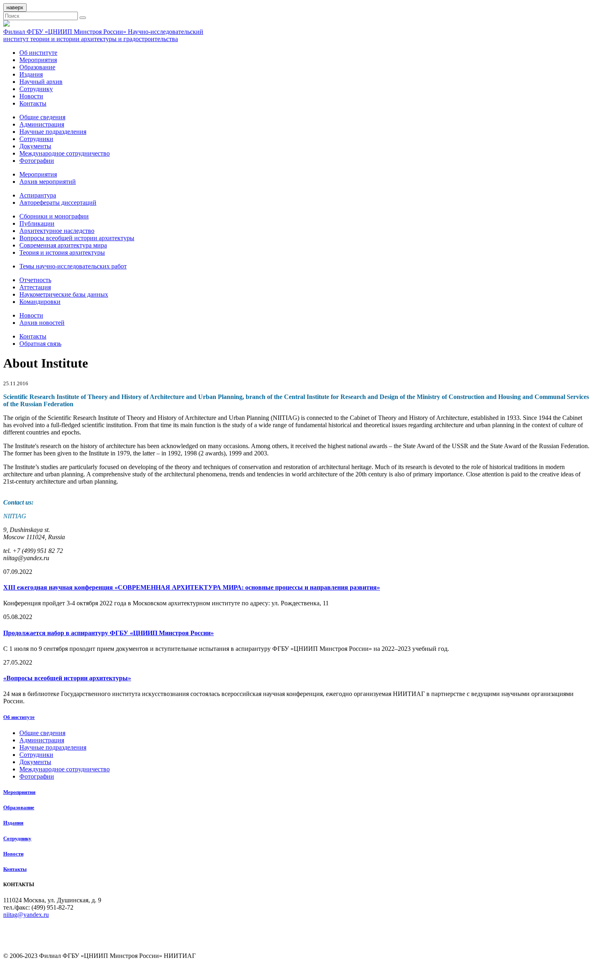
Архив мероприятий (47, 181)
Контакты (32, 103)
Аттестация (35, 287)
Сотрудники (36, 138)
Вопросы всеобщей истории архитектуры (76, 238)
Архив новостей (42, 322)
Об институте (38, 52)
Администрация (41, 124)
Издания (31, 74)
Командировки (40, 301)
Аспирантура (37, 195)
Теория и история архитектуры (62, 252)
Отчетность (35, 279)
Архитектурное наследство (56, 230)
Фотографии (36, 160)
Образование (37, 67)
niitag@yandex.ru (26, 914)
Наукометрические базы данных (63, 294)
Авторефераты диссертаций (57, 202)
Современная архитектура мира (63, 245)
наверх (14, 7)
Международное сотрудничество (64, 153)
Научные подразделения (52, 131)
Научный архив (41, 81)
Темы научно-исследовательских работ (73, 266)
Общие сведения (42, 117)
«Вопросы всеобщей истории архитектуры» (67, 678)
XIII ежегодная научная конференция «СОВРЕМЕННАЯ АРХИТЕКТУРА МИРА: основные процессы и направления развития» (191, 587)
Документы (35, 146)
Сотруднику (36, 88)
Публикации (36, 223)
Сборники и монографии (54, 216)
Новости (31, 96)
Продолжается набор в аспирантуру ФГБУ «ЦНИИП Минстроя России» (108, 632)
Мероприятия (38, 59)
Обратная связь (40, 343)
